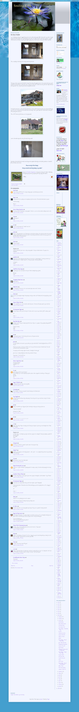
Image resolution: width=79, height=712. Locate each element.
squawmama (15, 257)
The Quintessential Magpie (17, 309)
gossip (58, 376)
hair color (59, 383)
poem (58, 471)
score (58, 509)
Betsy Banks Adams (16, 321)
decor (58, 326)
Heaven (59, 389)
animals (59, 256)
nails (58, 447)
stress (58, 544)
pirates (59, 468)
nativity (59, 449)
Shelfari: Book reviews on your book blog (17, 694)
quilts (58, 487)
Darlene (14, 294)
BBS (58, 280)
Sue (13, 370)
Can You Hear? (61, 655)
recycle (59, 495)
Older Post (51, 565)
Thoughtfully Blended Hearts (18, 280)
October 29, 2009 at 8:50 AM (18, 477)
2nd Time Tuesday (59, 243)
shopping (59, 514)
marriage (59, 425)
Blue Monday (59, 288)
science (58, 507)
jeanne (14, 341)
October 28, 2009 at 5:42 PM (18, 439)
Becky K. (14, 197)
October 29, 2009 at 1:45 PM (18, 509)
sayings (59, 504)
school (59, 506)
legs (58, 415)
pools (58, 474)
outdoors (16, 185)
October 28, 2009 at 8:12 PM (18, 446)
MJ (13, 405)
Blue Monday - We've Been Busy (63, 629)
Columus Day (59, 312)
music (58, 444)
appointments (59, 266)
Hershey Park (59, 391)
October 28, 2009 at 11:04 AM (18, 366)
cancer (58, 303)
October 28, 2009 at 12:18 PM (18, 385)
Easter (59, 335)
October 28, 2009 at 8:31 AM (18, 221)
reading (59, 491)
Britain (59, 300)
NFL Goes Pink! (61, 656)
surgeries (59, 545)
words (58, 596)
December (60, 617)
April (60, 680)
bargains (59, 278)
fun (58, 364)
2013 (59, 608)
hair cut (59, 385)
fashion (59, 349)
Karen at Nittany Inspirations (18, 209)
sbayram (41, 699)
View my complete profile (60, 104)
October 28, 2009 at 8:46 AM (18, 228)
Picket (14, 533)
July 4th (59, 405)
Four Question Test (62, 627)
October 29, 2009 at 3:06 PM (18, 521)
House (60, 660)
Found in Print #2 (62, 658)
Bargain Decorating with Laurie (18, 465)
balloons (59, 276)
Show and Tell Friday (59, 517)
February (60, 684)
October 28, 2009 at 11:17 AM (18, 378)
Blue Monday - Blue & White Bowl (63, 640)
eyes (58, 340)
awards (59, 273)
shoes (58, 513)
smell (58, 526)
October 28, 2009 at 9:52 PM (18, 454)
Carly (14, 458)
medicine (59, 429)
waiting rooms (59, 579)
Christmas (59, 306)
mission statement (59, 436)
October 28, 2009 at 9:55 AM (18, 317)
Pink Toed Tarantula (62, 667)
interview (59, 399)
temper (59, 553)
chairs (58, 304)
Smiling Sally (22, 5)
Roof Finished (61, 647)
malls (58, 423)
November (60, 618)
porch (58, 476)
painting (59, 457)
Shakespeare (59, 510)
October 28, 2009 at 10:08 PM (18, 462)
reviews (59, 503)
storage (59, 541)
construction (59, 318)
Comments (59, 54)
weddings (59, 585)
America (59, 255)
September (60, 671)
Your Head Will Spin (62, 642)
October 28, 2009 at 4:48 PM (18, 413)
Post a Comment (15, 563)
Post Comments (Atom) (19, 568)
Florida (59, 352)
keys (58, 407)
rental (58, 496)
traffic (58, 560)
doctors (59, 329)
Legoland (59, 412)
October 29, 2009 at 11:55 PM (18, 553)
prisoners (59, 483)
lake (58, 411)
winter (58, 588)
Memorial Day (59, 431)
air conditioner (59, 250)
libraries (59, 416)
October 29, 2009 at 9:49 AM (18, 502)
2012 (59, 609)
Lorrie (14, 549)
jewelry (59, 400)
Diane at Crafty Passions (17, 361)
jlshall (14, 232)
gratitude (59, 380)
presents (59, 479)
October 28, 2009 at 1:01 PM (18, 392)
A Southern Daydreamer (31, 172)
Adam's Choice (61, 666)
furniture (59, 366)
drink (58, 331)
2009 (59, 615)
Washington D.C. (59, 581)
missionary (59, 439)
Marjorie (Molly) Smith (17, 302)
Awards (60, 638)
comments (59, 314)
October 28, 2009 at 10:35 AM (18, 357)
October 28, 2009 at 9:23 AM (18, 265)
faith (58, 343)
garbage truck (59, 369)
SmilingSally (65, 90)
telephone (59, 549)
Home (32, 565)
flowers (59, 354)
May (60, 679)
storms (59, 542)
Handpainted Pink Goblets (63, 644)
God (58, 375)
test (58, 555)
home (14, 185)
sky (58, 523)
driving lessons (59, 333)
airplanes (59, 252)
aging (58, 247)
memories (59, 433)
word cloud (59, 590)
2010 (58, 613)
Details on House (61, 636)
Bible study (59, 283)
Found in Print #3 (62, 646)
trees (58, 563)
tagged (58, 548)
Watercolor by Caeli (62, 633)
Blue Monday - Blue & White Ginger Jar (63, 664)
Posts (59, 52)
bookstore (59, 297)
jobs (58, 402)
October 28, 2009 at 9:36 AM (18, 283)
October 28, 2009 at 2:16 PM (18, 401)
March (60, 682)
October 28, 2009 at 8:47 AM (18, 237)
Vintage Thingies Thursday (59, 575)
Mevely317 (15, 450)
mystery (59, 446)
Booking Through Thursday (59, 292)
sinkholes (59, 522)
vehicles (59, 567)
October (60, 620)
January (60, 686)
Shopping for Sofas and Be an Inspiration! (63, 650)
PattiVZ (14, 190)
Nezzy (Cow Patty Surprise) (18, 513)
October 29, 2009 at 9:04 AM (18, 493)
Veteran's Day (59, 570)
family (59, 346)
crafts (58, 323)
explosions (59, 338)
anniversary (59, 259)
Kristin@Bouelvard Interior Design (19, 557)
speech (58, 530)
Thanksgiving (59, 557)
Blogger (48, 699)
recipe (58, 494)
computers (59, 316)
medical (59, 427)
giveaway (59, 372)
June (59, 677)
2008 (59, 688)
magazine (59, 420)
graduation (59, 378)
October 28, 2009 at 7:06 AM (18, 205)
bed (58, 281)
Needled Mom (15, 287)
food (58, 357)
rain (58, 490)
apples (58, 264)
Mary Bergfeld (15, 396)
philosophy (59, 462)
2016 (59, 602)
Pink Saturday (59, 466)
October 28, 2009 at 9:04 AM (18, 253)
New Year (59, 450)
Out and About (61, 622)
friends (59, 363)
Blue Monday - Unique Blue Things (62, 652)
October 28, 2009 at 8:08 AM (18, 213)
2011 (58, 611)
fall (58, 345)
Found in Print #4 (62, 635)
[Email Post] (24, 184)
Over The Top (61, 661)
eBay (58, 336)
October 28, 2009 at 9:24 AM (18, 276)
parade (59, 458)
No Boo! (60, 631)
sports (58, 535)
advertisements (59, 246)
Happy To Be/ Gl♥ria (16, 382)
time (58, 559)
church (59, 308)
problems (59, 484)
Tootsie (14, 542)
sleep (58, 525)
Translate (64, 68)
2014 (59, 606)
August (60, 673)
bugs (58, 301)
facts (58, 342)
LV (13, 424)
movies (59, 443)
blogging (59, 285)
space (58, 529)
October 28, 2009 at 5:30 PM (18, 428)
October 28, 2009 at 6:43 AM (18, 193)
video (58, 572)
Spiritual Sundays (59, 533)
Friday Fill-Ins (59, 360)
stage (58, 539)
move (58, 441)
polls (58, 473)
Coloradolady (15, 389)
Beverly (14, 496)
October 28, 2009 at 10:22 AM (18, 338)
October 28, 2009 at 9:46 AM (18, 298)
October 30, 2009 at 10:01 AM (18, 560)
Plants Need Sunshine (62, 623)
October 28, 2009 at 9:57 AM (18, 330)
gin (13, 334)
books (58, 296)
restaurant (59, 500)
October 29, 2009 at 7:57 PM (18, 538)
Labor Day (59, 408)
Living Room (59, 419)
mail (58, 422)
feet (58, 350)
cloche (58, 310)
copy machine (59, 322)
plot (58, 470)
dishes (58, 328)
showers (59, 520)
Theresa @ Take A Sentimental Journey (19, 525)
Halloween (59, 387)
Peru (58, 461)
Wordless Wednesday (59, 593)
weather (59, 583)
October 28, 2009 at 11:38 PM (18, 470)
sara (14, 225)
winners (59, 587)
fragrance (59, 358)
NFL (58, 453)
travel (58, 562)
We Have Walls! (61, 625)
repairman (59, 498)
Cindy (14, 216)
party (58, 459)
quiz (58, 488)
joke (58, 403)
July (59, 675)
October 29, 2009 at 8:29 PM (18, 545)
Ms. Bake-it (15, 506)
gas (58, 371)
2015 (59, 604)
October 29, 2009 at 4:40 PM (18, 530)
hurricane (59, 396)
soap (58, 528)
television (59, 551)
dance (58, 325)
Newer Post (13, 565)
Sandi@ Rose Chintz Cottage (17, 269)
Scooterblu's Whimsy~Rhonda (18, 474)
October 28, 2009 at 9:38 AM (18, 290)
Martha (14, 241)
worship (59, 597)
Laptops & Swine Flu (62, 669)
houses (59, 395)
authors (59, 272)
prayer (59, 477)
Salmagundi (15, 443)
